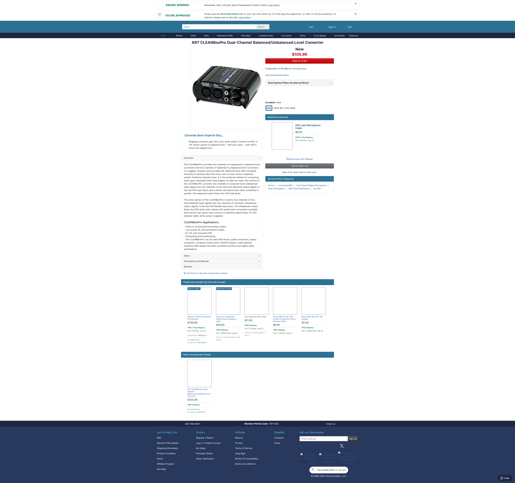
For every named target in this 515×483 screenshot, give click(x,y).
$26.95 (220, 325)
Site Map (161, 469)
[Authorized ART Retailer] (299, 159)
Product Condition (166, 453)
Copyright (240, 453)
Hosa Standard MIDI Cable (255, 317)
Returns (239, 437)
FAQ (159, 437)
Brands (179, 35)
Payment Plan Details (167, 443)
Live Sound (286, 35)
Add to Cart (299, 61)
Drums (303, 35)
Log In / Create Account (208, 443)
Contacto (279, 437)
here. (314, 172)
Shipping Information (167, 448)
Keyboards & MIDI (225, 35)
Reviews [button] (222, 267)
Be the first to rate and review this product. (206, 273)
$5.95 (305, 322)
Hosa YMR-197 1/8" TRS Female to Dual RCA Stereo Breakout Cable (284, 319)
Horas (277, 443)
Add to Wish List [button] (299, 166)
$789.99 (192, 322)
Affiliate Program (165, 464)
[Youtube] (355, 447)
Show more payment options (277, 75)
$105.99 (192, 399)
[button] (226, 87)
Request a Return (204, 437)
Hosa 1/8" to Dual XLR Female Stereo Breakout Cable (226, 319)
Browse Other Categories (299, 179)
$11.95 (248, 320)
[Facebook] (316, 447)
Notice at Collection (245, 464)
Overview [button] (222, 158)
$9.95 (298, 132)
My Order (201, 448)
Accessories (339, 35)
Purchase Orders (204, 453)
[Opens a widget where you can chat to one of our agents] (504, 478)
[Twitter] (342, 447)
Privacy (239, 443)
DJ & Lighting (320, 35)
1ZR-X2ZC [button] (261, 423)
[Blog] (303, 447)
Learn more (274, 5)
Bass (207, 35)
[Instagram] (329, 447)
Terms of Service (243, 448)
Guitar (193, 35)
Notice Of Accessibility (246, 458)
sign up (353, 438)
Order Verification (205, 458)
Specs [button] (222, 256)
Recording (245, 35)
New (269, 108)
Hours (160, 458)
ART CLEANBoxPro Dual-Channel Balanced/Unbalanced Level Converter (199, 392)
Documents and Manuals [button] (222, 261)
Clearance (353, 35)
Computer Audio (266, 35)
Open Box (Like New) (284, 108)
